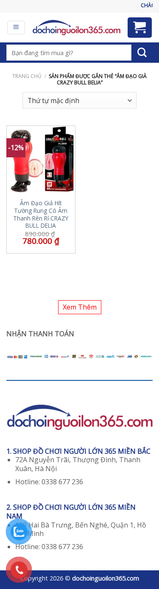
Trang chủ (27, 76)
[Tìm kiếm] (142, 53)
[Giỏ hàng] (140, 27)
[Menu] (16, 27)
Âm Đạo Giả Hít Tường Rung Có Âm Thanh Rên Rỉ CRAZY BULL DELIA (40, 214)
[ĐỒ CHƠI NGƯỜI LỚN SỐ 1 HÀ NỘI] (76, 28)
